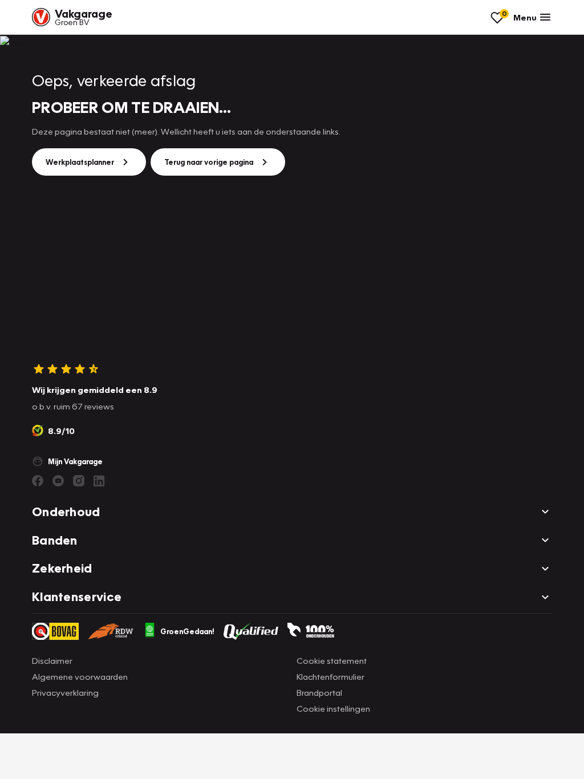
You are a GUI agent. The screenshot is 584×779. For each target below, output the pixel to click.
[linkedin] (99, 480)
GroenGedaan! (187, 631)
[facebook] (37, 480)
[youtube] (58, 480)
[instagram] (78, 480)
